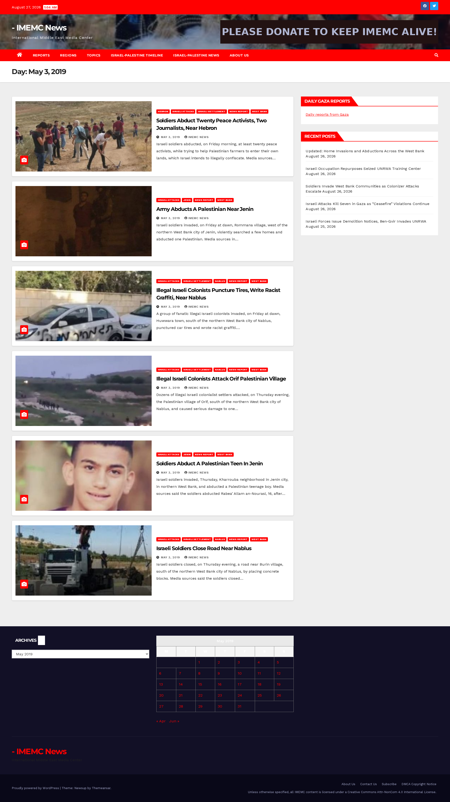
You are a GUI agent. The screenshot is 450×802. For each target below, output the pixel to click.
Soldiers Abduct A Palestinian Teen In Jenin (209, 463)
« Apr (161, 721)
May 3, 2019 (171, 137)
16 (219, 684)
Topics (94, 55)
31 (239, 706)
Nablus (220, 281)
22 (200, 695)
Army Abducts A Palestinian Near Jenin (204, 209)
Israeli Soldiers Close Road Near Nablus (203, 548)
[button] (436, 55)
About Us (239, 55)
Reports (41, 55)
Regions (68, 55)
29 (200, 706)
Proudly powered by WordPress (36, 788)
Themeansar (101, 788)
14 (181, 684)
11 (259, 673)
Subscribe (389, 784)
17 (240, 684)
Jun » (174, 721)
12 (279, 673)
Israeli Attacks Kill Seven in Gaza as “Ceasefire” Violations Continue (367, 203)
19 (279, 684)
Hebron (163, 111)
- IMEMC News (39, 28)
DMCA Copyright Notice (418, 784)
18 (259, 684)
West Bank (259, 111)
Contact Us (368, 784)
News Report (238, 111)
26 (279, 695)
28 (181, 706)
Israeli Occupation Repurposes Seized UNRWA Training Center (363, 168)
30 (220, 706)
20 (161, 695)
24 (240, 695)
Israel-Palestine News (196, 55)
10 (240, 673)
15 (200, 684)
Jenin (187, 200)
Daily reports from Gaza (327, 114)
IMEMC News (198, 137)
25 (260, 695)
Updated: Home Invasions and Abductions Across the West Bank (365, 151)
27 (161, 706)
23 (220, 695)
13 (161, 684)
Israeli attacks (183, 111)
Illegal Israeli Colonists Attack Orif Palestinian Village (221, 379)
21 (181, 695)
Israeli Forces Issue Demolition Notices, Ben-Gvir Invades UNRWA (366, 221)
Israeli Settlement (211, 111)
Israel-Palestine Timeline (137, 55)
